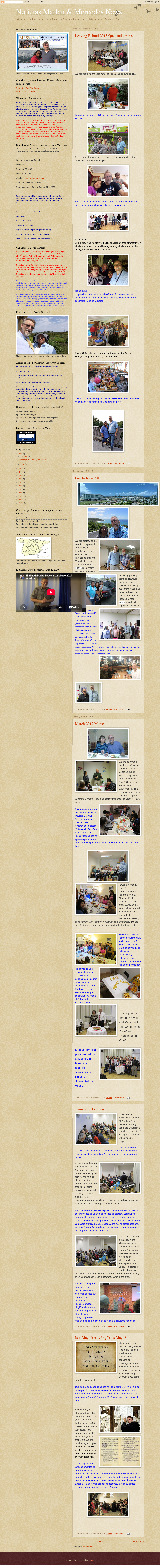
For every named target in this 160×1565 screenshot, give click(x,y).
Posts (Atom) (87, 1547)
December (25, 457)
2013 (21, 482)
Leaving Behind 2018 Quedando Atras (104, 35)
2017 (21, 468)
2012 (21, 486)
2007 (21, 503)
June (23, 464)
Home (102, 1541)
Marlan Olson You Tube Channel (28, 88)
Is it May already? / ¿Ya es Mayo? (100, 1337)
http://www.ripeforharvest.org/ (33, 178)
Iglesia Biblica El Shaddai (25, 91)
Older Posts (138, 1541)
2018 (21, 454)
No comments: (120, 463)
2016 (21, 472)
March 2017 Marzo (89, 723)
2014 (21, 479)
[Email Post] (129, 463)
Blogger (91, 1560)
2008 (21, 500)
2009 (21, 496)
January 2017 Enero (90, 1108)
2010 (21, 493)
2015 (21, 475)
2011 (21, 489)
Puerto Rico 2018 (88, 477)
